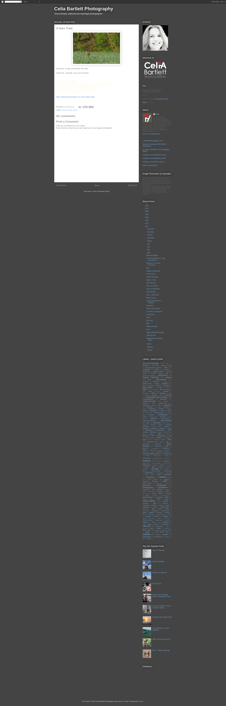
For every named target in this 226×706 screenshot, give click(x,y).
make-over (145, 471)
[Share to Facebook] (90, 107)
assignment (162, 375)
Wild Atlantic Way (162, 532)
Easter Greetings (152, 277)
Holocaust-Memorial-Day (151, 454)
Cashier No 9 (164, 403)
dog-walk (157, 423)
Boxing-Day (146, 393)
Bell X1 (158, 385)
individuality (146, 458)
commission (158, 413)
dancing (162, 416)
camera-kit (163, 399)
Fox (151, 439)
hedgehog (167, 450)
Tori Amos (167, 518)
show (167, 505)
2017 (147, 208)
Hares (145, 450)
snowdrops (146, 511)
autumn (168, 377)
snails (160, 509)
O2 (161, 479)
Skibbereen (146, 509)
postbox (167, 489)
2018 (147, 205)
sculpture (146, 503)
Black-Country (164, 389)
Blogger (140, 701)
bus (170, 393)
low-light (155, 469)
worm (144, 538)
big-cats (159, 387)
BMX (144, 391)
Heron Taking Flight (153, 308)
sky (153, 509)
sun (156, 516)
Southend (155, 511)
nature (75, 110)
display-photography (149, 420)
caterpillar (146, 405)
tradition (145, 522)
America (166, 369)
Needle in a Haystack (159, 572)
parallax (167, 483)
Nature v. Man (151, 280)
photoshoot (162, 487)
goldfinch (158, 444)
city (168, 408)
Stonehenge (151, 514)
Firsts (148, 329)
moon (159, 474)
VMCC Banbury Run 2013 (161, 639)
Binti (168, 387)
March (149, 344)
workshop (167, 536)
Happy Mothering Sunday (155, 332)
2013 (147, 220)
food (144, 439)
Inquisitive (149, 305)
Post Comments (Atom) (101, 191)
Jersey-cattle (146, 463)
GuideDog (165, 448)
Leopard (169, 465)
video (167, 526)
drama (153, 425)
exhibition (148, 430)
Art (167, 373)
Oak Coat (149, 320)
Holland (167, 452)
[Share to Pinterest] (92, 107)
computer (151, 415)
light (153, 467)
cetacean (149, 407)
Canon (165, 401)
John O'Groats (156, 463)
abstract (145, 365)
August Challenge (151, 377)
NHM (149, 479)
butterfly (154, 395)
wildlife (146, 534)
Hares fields (153, 450)
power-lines (152, 491)
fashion (160, 432)
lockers (167, 467)
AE (166, 368)
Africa (157, 369)
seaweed (146, 505)
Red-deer (155, 495)
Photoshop (146, 489)
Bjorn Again (154, 389)
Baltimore (156, 381)
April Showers (151, 292)
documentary (166, 420)
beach (164, 384)
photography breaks (161, 99)
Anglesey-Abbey (158, 371)
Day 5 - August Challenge (161, 650)
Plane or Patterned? (153, 289)
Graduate (158, 446)
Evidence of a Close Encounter (153, 264)
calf (160, 395)
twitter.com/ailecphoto (150, 165)
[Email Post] (79, 107)
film (167, 434)
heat (160, 450)
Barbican (166, 381)
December (150, 229)
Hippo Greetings (151, 326)
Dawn (148, 317)
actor (170, 365)
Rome (144, 499)
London (145, 469)
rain (160, 493)
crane (144, 416)
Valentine (159, 526)
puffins (167, 491)
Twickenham (165, 524)
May (148, 250)
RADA (154, 493)
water (159, 528)
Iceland (167, 455)
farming (152, 432)
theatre (165, 516)
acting (163, 365)
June (149, 247)
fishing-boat (161, 436)
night (155, 479)
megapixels (160, 473)
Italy (160, 461)
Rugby (166, 499)
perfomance (147, 485)
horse (147, 455)
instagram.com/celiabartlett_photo (154, 158)
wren (149, 538)
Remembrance (148, 497)
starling (167, 512)
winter (165, 534)
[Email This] (84, 107)
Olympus (155, 481)
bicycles (166, 386)
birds (145, 389)
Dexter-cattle (165, 418)
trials (144, 524)
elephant (145, 428)
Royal (151, 499)
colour (169, 411)
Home (97, 185)
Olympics (146, 481)
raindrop (169, 493)
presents (160, 491)
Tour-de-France (148, 520)
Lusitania (166, 469)
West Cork (146, 530)
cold (162, 411)
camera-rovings (67, 110)
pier (153, 489)
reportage (159, 497)
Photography (148, 487)
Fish (152, 436)
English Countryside (153, 271)
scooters (165, 501)
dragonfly (145, 425)
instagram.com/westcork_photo (153, 162)
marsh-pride (168, 471)
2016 (147, 211)
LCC (155, 465)
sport (144, 512)
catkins (154, 405)
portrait (159, 489)
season (165, 503)
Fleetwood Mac (149, 437)
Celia (157, 114)
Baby (149, 379)
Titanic (144, 518)
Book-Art (157, 391)
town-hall (159, 520)
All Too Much (156, 584)
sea (154, 503)
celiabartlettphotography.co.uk (153, 141)
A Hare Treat (150, 274)
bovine (166, 391)
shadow (153, 505)
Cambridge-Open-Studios (156, 397)
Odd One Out (150, 335)
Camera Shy (150, 314)
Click (144, 102)
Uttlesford (147, 526)
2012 (147, 223)
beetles (151, 385)
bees (144, 385)
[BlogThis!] (86, 107)
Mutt (147, 323)
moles (146, 474)
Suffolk (170, 514)
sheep (161, 505)
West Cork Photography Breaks (163, 530)
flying (167, 437)
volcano (145, 528)
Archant (153, 373)
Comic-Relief (148, 412)
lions (160, 467)
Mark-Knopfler (155, 471)
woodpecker (158, 536)
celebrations (167, 405)
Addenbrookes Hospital (153, 367)
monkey (152, 474)
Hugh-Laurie (157, 455)
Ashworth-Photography (149, 375)
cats (159, 405)
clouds (145, 411)
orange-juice (158, 483)
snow (167, 509)
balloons (145, 381)
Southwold (165, 511)
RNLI (166, 497)
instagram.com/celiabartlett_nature (154, 155)
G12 (170, 439)
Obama (166, 479)
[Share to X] (88, 107)
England (153, 428)
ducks (160, 425)
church (161, 409)
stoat (144, 514)
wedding (167, 528)
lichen (147, 467)
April (149, 253)
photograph (161, 485)
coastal (153, 411)
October (150, 235)
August (149, 241)
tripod (149, 524)
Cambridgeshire (148, 399)
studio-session (161, 514)
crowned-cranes (153, 416)
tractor (167, 520)
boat (150, 391)
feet (165, 432)
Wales (152, 528)
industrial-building (157, 458)
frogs (156, 439)
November (150, 232)
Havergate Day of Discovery (162, 617)
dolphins (167, 423)
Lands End (166, 463)
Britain (154, 393)
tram (159, 522)
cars (153, 403)
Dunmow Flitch (157, 426)
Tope (159, 518)
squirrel (159, 512)
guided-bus (155, 448)
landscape (146, 465)
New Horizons (151, 283)
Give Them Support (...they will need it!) (155, 259)
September (151, 238)
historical (160, 452)
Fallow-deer (160, 430)
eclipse (166, 426)
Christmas (151, 409)
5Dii (167, 363)
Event (170, 428)
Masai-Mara (149, 473)
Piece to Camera (152, 286)
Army (160, 373)
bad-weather (161, 380)
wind (157, 534)
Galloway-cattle (152, 442)
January (150, 350)
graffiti (167, 446)
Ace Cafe (155, 365)
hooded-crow (167, 453)
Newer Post (61, 185)
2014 (147, 217)
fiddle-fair (151, 434)
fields (159, 434)
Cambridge (168, 395)
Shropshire (146, 507)
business (147, 395)
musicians (150, 477)
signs (155, 507)
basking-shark (147, 383)
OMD (165, 481)
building (162, 393)
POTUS (145, 491)
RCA (147, 495)
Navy (144, 479)
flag (170, 435)
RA (143, 493)
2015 (147, 214)
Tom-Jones (152, 518)
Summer (148, 516)
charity (159, 407)
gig (167, 442)
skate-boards (165, 507)
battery (157, 383)
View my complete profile (151, 134)
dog (148, 423)
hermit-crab (146, 452)
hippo (152, 452)
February (150, 347)
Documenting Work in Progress (153, 301)
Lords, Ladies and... (153, 295)
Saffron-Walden (149, 501)
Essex (162, 428)
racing (148, 493)
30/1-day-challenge (151, 363)
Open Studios (147, 483)
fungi (163, 439)
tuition (156, 524)
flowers (159, 437)
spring (151, 512)
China (144, 408)
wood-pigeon (147, 537)
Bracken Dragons (152, 255)
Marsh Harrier (151, 298)
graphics (145, 448)
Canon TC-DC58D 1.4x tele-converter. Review (161, 607)
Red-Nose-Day (165, 495)
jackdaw (166, 461)
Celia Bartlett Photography (83, 8)
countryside (162, 415)
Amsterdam (146, 371)
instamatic (167, 458)
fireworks (145, 435)
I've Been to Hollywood (154, 311)
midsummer (168, 473)
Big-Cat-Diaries (148, 387)
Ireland (146, 460)
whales (147, 532)
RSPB (158, 499)
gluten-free (146, 444)
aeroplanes (146, 369)
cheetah (166, 407)
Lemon (162, 465)
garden (162, 442)
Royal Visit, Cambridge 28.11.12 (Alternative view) (161, 595)
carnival (145, 403)
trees (165, 522)
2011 (147, 226)
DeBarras (154, 418)
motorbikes (168, 474)
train (153, 522)
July (148, 244)
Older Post (132, 185)
